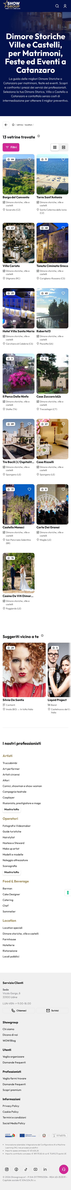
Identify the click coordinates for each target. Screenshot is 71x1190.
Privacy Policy (11, 1106)
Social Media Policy (14, 1123)
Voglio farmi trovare (14, 1078)
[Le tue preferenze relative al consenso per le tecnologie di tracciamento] (68, 892)
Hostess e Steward (13, 843)
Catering (8, 900)
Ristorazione (10, 950)
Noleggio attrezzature (15, 860)
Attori (6, 780)
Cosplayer (9, 797)
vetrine (20, 124)
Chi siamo (8, 1029)
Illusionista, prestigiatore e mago (22, 803)
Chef (5, 905)
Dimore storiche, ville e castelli (21, 933)
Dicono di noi (10, 1034)
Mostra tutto (11, 809)
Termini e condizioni (14, 1117)
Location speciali (12, 927)
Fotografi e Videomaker (17, 825)
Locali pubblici (11, 956)
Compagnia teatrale (14, 791)
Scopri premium (12, 1090)
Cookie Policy (10, 1111)
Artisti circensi (11, 774)
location (28, 124)
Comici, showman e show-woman (22, 786)
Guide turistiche (12, 831)
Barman (7, 888)
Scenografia (10, 866)
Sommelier (9, 911)
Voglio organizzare (13, 1056)
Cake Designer (11, 894)
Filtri (14, 147)
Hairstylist (9, 837)
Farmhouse (9, 939)
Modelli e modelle (13, 854)
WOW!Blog (9, 1040)
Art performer (11, 768)
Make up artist (11, 848)
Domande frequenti (14, 1062)
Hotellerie (9, 945)
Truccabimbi (10, 763)
